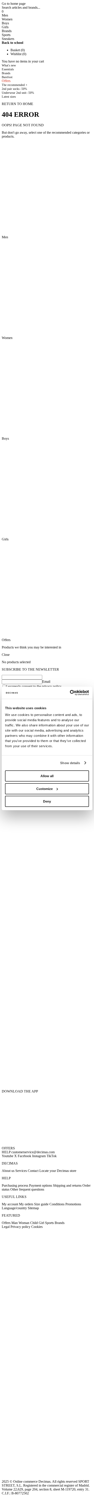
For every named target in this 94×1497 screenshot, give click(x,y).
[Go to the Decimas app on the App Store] (47, 1076)
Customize (44, 789)
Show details (70, 763)
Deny (47, 801)
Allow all (47, 776)
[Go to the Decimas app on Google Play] (47, 1049)
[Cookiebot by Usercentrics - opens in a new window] (70, 693)
